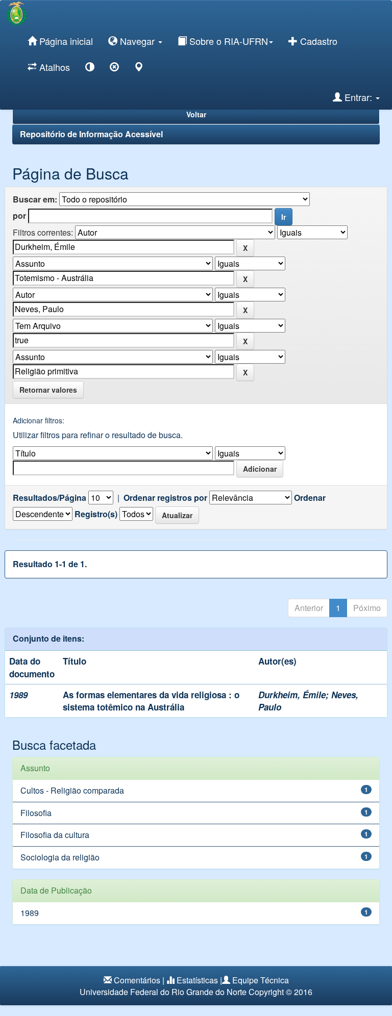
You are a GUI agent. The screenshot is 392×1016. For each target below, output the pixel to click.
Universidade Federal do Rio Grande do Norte (163, 992)
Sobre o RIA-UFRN (227, 40)
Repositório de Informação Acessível (91, 134)
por (19, 215)
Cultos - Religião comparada (72, 790)
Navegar (137, 40)
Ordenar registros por (165, 497)
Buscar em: (35, 199)
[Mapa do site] (139, 69)
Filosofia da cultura (54, 835)
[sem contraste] (114, 69)
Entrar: (358, 97)
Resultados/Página (49, 497)
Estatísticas (197, 980)
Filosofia (36, 813)
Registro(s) (96, 514)
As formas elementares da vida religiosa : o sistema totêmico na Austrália (151, 701)
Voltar (196, 114)
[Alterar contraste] (90, 69)
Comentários (137, 980)
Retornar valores (48, 390)
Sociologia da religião (60, 857)
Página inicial (65, 40)
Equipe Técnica (260, 980)
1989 (29, 913)
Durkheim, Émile (292, 695)
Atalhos (53, 66)
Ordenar (310, 497)
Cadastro (317, 40)
